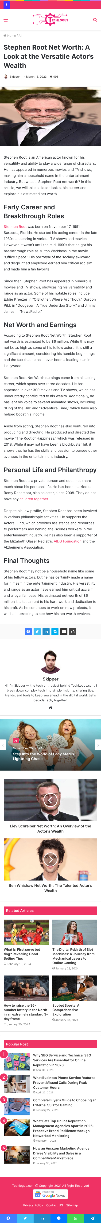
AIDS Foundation (67, 541)
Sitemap (72, 1205)
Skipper (15, 76)
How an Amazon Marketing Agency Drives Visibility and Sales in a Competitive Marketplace (61, 1153)
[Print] (72, 631)
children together (33, 499)
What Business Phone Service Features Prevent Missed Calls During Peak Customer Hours (64, 1082)
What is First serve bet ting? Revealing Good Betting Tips (22, 953)
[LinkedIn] (46, 631)
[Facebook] (28, 631)
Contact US (54, 1205)
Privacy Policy (33, 1205)
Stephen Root (15, 226)
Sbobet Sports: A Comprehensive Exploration (65, 1009)
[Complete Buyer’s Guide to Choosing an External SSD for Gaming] (17, 1106)
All (20, 35)
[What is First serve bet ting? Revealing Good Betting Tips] (26, 932)
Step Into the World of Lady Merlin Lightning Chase (43, 756)
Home (11, 35)
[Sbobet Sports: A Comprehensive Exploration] (74, 988)
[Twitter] (37, 631)
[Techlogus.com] (50, 19)
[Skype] (54, 631)
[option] (50, 745)
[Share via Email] (63, 631)
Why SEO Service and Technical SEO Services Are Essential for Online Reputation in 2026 (62, 1060)
